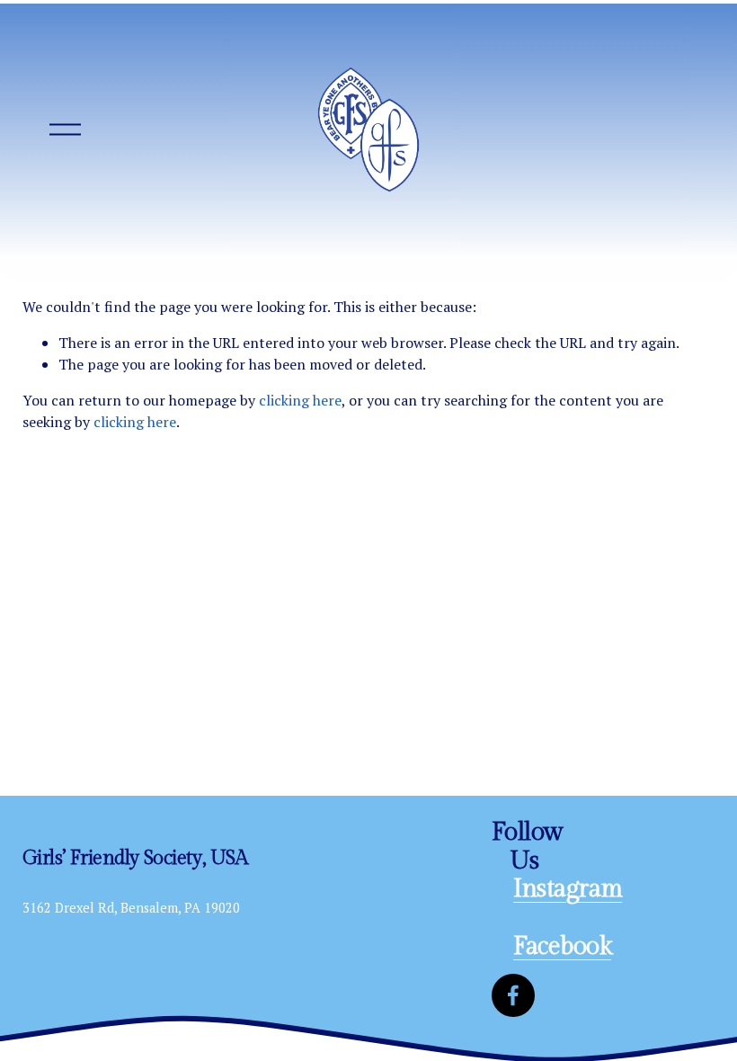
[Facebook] (513, 995)
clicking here (300, 400)
